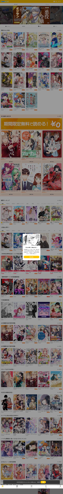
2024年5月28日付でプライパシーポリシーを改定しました (26, 482)
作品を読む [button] (31, 257)
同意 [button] (43, 482)
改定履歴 (38, 482)
